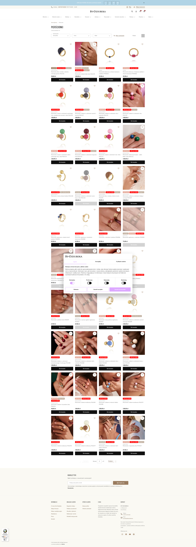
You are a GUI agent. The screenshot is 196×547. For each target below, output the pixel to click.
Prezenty (141, 17)
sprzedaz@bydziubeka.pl (128, 518)
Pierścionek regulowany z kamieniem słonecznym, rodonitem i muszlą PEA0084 (61, 279)
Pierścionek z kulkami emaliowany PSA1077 (85, 445)
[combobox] (60, 36)
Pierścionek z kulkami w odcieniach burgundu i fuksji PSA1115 (86, 155)
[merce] (63, 544)
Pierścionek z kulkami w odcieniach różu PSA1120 (132, 114)
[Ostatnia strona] (115, 461)
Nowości (87, 17)
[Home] (98, 11)
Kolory (149, 17)
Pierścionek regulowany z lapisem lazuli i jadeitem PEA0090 (60, 238)
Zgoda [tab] (75, 261)
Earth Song (53, 235)
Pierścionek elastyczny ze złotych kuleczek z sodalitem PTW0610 (109, 72)
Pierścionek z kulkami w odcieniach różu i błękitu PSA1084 (108, 362)
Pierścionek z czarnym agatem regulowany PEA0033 (85, 320)
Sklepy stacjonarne (140, 7)
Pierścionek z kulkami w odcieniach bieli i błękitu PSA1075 (108, 446)
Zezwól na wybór (98, 289)
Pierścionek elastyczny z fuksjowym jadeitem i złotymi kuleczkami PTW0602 (133, 72)
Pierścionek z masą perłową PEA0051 (131, 278)
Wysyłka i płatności (71, 511)
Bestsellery (77, 17)
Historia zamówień (86, 508)
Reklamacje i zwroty (71, 513)
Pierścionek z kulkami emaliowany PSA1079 (133, 402)
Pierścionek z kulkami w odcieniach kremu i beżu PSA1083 (133, 362)
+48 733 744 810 (126, 514)
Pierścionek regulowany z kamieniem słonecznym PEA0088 (83, 238)
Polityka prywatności (71, 508)
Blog (130, 7)
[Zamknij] (144, 3)
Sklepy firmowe (54, 508)
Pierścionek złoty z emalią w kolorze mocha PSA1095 (109, 197)
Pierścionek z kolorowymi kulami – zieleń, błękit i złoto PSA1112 (132, 155)
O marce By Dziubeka (56, 506)
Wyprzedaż (106, 17)
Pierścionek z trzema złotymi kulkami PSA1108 (62, 196)
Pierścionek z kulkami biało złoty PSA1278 (85, 74)
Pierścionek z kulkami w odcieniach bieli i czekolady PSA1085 (84, 362)
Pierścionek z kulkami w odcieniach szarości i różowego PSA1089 (133, 320)
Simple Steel (125, 444)
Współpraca (54, 513)
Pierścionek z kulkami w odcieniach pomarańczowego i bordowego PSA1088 (60, 362)
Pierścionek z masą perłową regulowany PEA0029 (108, 320)
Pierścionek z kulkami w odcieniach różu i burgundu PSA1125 (108, 114)
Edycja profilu (85, 506)
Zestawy (97, 17)
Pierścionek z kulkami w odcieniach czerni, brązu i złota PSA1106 (85, 197)
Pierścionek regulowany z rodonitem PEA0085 (133, 237)
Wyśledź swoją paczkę (72, 516)
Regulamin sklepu (71, 506)
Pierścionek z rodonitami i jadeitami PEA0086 (109, 237)
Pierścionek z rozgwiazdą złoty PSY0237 (132, 445)
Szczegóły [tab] (98, 261)
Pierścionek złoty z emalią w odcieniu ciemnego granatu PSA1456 (60, 72)
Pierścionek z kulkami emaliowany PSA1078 (61, 445)
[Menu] (8, 529)
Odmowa (76, 289)
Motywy (131, 17)
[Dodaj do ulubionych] (71, 44)
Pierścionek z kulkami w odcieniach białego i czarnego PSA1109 (133, 197)
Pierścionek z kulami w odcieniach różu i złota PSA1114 (109, 155)
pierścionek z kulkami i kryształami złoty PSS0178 (60, 405)
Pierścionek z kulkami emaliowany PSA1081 (85, 402)
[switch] (89, 283)
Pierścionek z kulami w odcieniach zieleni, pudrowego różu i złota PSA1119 (60, 155)
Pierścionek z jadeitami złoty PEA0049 (60, 319)
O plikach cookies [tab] (121, 261)
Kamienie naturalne (119, 17)
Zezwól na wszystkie (120, 289)
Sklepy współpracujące (56, 511)
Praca (52, 516)
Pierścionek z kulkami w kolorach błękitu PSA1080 (108, 403)
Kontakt (53, 519)
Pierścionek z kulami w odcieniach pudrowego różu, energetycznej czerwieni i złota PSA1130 (62, 114)
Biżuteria (45, 17)
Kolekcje (67, 17)
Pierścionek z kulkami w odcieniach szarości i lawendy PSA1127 (85, 114)
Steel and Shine (54, 70)
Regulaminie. (71, 488)
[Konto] (136, 11)
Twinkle (100, 70)
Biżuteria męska (56, 17)
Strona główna (54, 22)
